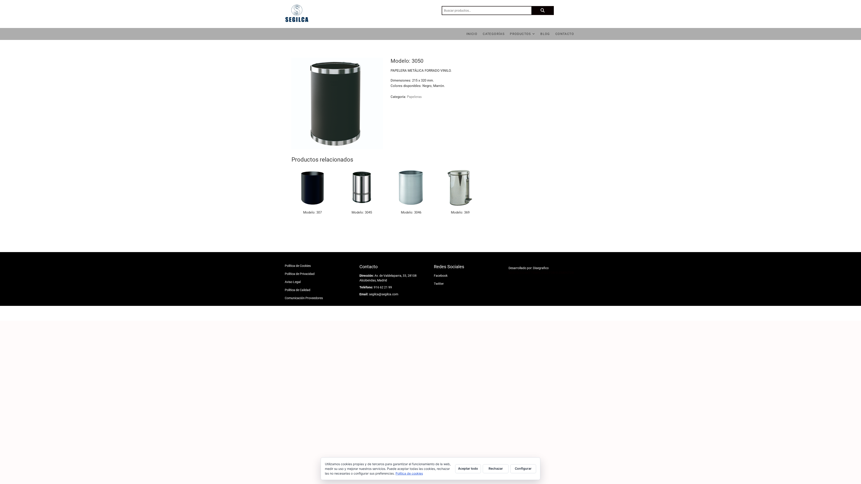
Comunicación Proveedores (304, 298)
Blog (545, 34)
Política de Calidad (297, 290)
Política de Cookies (298, 266)
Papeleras (414, 97)
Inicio (471, 34)
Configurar (523, 468)
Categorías (493, 34)
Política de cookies (409, 473)
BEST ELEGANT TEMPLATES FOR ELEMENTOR (541, 272)
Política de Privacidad (300, 274)
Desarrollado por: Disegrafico (529, 268)
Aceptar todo (468, 468)
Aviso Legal (293, 282)
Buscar (542, 10)
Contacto (564, 34)
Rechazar (496, 468)
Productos (520, 34)
